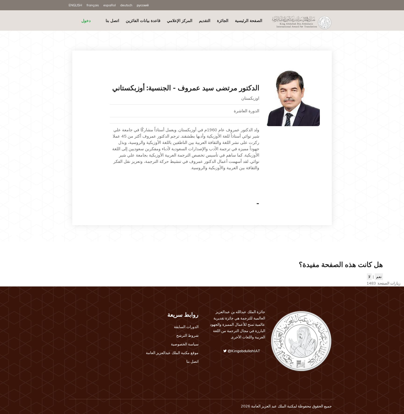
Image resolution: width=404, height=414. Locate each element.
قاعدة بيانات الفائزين (143, 20)
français (93, 5)
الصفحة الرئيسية (248, 20)
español (109, 5)
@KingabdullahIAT (243, 350)
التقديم (204, 20)
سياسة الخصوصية (184, 344)
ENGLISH (75, 5)
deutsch (126, 5)
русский (143, 5)
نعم (379, 276)
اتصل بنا (112, 20)
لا (369, 276)
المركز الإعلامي (179, 20)
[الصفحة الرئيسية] (300, 22)
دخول (86, 20)
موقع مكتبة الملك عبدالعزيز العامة (172, 352)
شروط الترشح (187, 335)
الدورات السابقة (186, 326)
